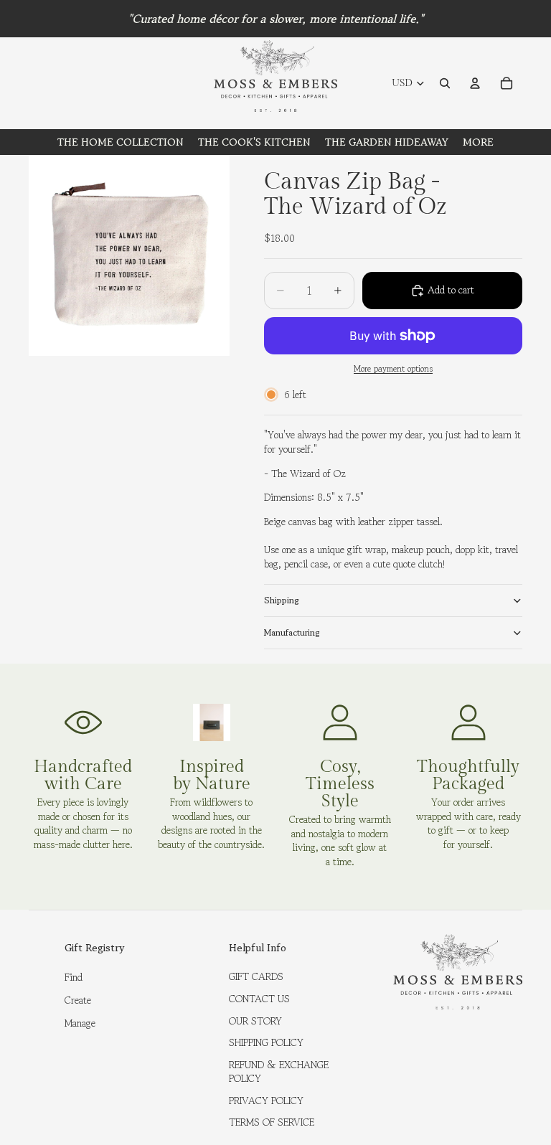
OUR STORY (255, 1021)
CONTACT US (259, 998)
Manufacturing (292, 632)
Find (74, 977)
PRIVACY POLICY (266, 1100)
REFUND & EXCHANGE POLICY (279, 1071)
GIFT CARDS (256, 976)
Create (78, 1000)
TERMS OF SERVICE (271, 1122)
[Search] (445, 83)
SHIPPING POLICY (266, 1042)
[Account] (475, 83)
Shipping (281, 600)
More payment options (393, 368)
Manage (80, 1023)
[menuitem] (478, 142)
